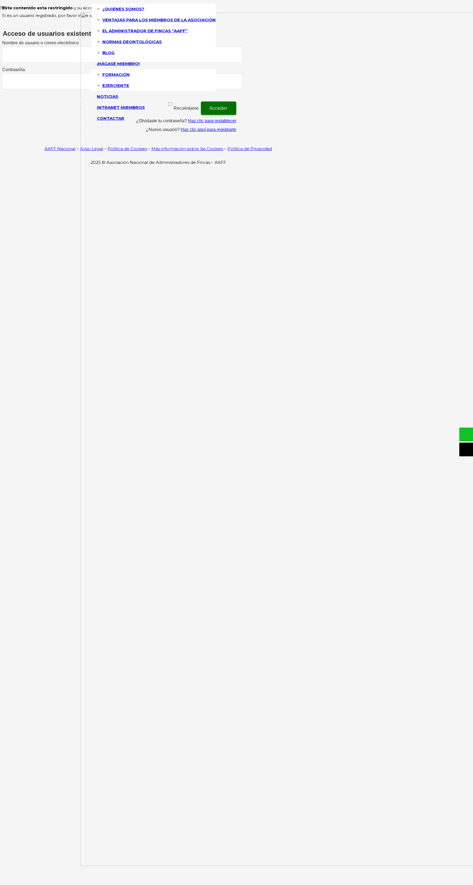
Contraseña (13, 69)
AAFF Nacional (60, 148)
